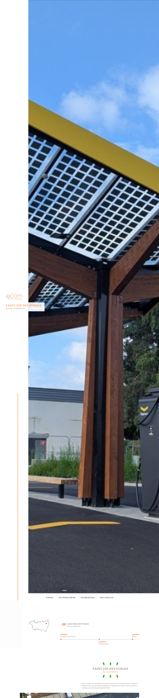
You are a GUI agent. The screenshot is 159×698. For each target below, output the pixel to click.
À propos (49, 598)
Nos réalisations (87, 598)
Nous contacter (106, 598)
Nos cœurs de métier (67, 598)
